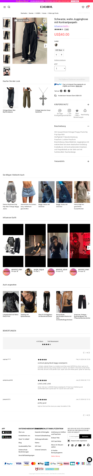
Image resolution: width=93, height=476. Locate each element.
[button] (88, 193)
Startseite (24, 13)
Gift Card (38, 446)
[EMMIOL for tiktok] (76, 445)
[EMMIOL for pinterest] (84, 445)
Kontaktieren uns (24, 435)
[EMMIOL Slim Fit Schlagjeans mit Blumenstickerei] (46, 302)
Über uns (21, 432)
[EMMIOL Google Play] (7, 438)
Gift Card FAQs (56, 441)
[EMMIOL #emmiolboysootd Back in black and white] (13, 250)
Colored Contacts (40, 450)
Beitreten (85, 436)
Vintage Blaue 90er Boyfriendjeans (9, 111)
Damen (31, 13)
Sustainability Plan (25, 446)
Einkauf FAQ (55, 438)
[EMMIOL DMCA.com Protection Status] (52, 470)
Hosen (44, 13)
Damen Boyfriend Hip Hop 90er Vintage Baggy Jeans (11, 207)
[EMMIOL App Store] (7, 433)
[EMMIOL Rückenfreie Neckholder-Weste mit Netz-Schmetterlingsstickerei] (64, 302)
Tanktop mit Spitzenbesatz (25, 315)
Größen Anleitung (60, 60)
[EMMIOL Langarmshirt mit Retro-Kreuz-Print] (11, 302)
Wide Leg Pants (53, 13)
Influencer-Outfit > (61, 26)
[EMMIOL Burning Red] (80, 250)
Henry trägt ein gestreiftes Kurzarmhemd (79, 207)
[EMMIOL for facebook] (69, 445)
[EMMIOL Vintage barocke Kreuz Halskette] (43, 97)
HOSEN (37, 13)
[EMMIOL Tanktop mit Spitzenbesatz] (29, 302)
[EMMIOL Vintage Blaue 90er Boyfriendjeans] (10, 97)
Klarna (37, 443)
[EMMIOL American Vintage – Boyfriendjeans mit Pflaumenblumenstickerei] (82, 302)
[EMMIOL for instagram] (72, 445)
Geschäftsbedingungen (26, 455)
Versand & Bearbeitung (42, 435)
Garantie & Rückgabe (42, 432)
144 (66, 29)
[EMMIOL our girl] (57, 250)
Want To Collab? (24, 439)
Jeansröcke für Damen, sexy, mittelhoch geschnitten (28, 207)
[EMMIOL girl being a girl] (35, 250)
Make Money (55, 456)
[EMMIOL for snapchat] (88, 445)
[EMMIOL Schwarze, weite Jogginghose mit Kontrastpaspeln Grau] (56, 46)
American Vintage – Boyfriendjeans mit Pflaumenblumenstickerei (82, 316)
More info (79, 86)
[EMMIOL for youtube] (79, 445)
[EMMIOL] (27, 97)
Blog (20, 443)
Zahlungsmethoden (41, 439)
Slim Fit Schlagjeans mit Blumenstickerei (45, 315)
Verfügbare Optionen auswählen (72, 79)
